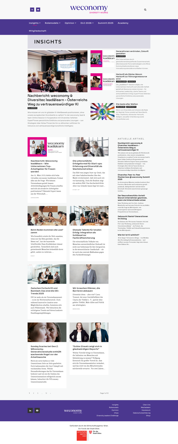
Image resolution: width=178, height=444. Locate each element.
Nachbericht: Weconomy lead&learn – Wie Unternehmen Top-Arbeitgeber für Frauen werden (44, 166)
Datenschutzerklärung (141, 413)
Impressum (146, 410)
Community (131, 107)
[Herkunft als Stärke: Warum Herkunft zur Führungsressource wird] (102, 81)
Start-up (76, 189)
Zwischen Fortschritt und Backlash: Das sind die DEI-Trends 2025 (45, 291)
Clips (116, 413)
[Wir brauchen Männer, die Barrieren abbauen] (89, 274)
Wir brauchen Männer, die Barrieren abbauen (86, 289)
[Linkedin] (32, 10)
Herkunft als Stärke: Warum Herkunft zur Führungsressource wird (131, 76)
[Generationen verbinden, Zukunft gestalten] (102, 58)
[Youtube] (38, 10)
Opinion (115, 410)
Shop (148, 416)
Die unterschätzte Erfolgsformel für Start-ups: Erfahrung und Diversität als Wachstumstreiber (87, 165)
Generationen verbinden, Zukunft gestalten (132, 52)
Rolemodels (113, 407)
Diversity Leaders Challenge (107, 416)
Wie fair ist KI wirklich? (128, 235)
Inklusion (121, 107)
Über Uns (146, 405)
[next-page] (50, 393)
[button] (145, 9)
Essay (33, 255)
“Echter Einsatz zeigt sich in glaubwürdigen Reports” (87, 347)
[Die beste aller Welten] (102, 111)
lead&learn (121, 81)
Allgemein (32, 108)
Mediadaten (145, 407)
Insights (131, 81)
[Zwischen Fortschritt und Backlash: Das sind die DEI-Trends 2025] (47, 274)
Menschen (76, 309)
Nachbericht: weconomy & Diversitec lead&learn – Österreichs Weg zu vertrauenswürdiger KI (57, 100)
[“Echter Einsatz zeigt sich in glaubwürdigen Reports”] (89, 332)
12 (46, 393)
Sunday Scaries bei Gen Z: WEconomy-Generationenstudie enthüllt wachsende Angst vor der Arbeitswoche (46, 351)
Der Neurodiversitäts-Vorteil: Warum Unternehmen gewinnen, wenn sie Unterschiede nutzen (132, 198)
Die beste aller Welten (127, 104)
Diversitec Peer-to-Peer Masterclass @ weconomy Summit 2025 (134, 177)
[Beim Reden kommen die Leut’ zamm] (47, 216)
